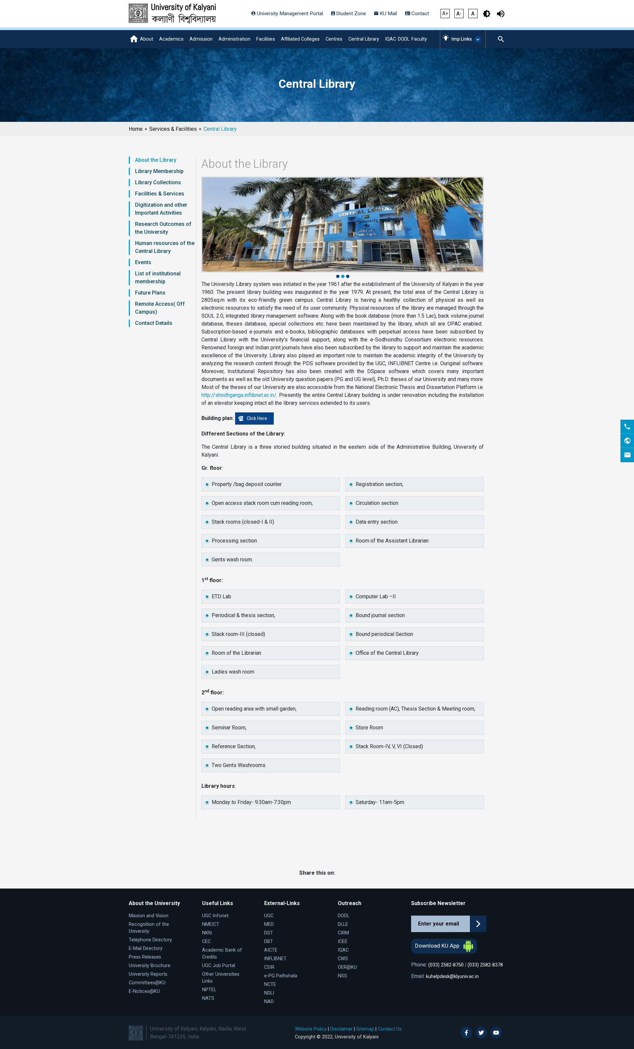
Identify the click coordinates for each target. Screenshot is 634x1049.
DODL (403, 39)
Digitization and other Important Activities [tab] (161, 209)
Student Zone (350, 14)
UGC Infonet (215, 916)
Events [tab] (143, 262)
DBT (268, 941)
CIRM (343, 933)
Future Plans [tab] (150, 293)
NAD (269, 1001)
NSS (342, 976)
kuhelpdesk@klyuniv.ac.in (452, 976)
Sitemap (365, 1029)
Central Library (363, 39)
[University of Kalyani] (172, 14)
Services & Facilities (173, 129)
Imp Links (461, 39)
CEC (206, 941)
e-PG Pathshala (280, 976)
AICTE (270, 950)
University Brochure (149, 965)
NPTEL (209, 990)
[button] (338, 276)
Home (136, 129)
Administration (234, 39)
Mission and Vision (148, 916)
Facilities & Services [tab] (159, 194)
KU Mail (387, 14)
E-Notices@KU (144, 991)
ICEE (342, 941)
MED (269, 924)
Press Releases (145, 957)
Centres (334, 39)
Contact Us (390, 1029)
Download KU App (438, 945)
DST (268, 933)
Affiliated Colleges (300, 39)
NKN (207, 933)
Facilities (265, 39)
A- (459, 14)
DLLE (343, 924)
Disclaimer (341, 1029)
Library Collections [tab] (158, 182)
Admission (201, 39)
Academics (171, 39)
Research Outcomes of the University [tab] (163, 228)
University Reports (148, 974)
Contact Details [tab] (153, 323)
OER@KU (347, 967)
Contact (419, 14)
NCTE (270, 984)
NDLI (269, 993)
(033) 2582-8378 (485, 965)
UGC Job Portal (218, 965)
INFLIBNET (275, 959)
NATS (208, 998)
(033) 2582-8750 (446, 965)
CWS (343, 959)
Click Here (257, 418)
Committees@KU (147, 983)
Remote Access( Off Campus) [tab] (160, 308)
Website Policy (311, 1029)
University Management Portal (289, 14)
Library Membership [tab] (159, 171)
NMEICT (210, 924)
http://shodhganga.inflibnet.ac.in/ (238, 395)
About (146, 39)
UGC (268, 916)
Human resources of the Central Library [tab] (164, 247)
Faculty (419, 39)
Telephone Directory (150, 940)
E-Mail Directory (145, 948)
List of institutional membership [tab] (158, 277)
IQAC (390, 39)
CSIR (269, 967)
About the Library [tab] (155, 160)
